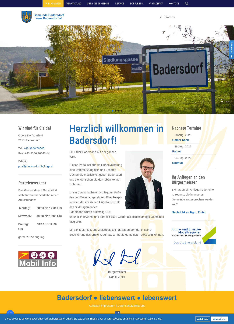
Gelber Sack (180, 140)
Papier (176, 151)
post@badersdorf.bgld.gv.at (35, 166)
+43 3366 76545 (34, 148)
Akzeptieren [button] (219, 319)
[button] (4, 69)
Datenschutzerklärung (131, 305)
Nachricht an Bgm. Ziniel (188, 212)
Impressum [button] (139, 318)
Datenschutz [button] (154, 318)
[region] (117, 69)
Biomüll (177, 162)
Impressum (108, 305)
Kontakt (94, 305)
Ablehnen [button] (202, 319)
